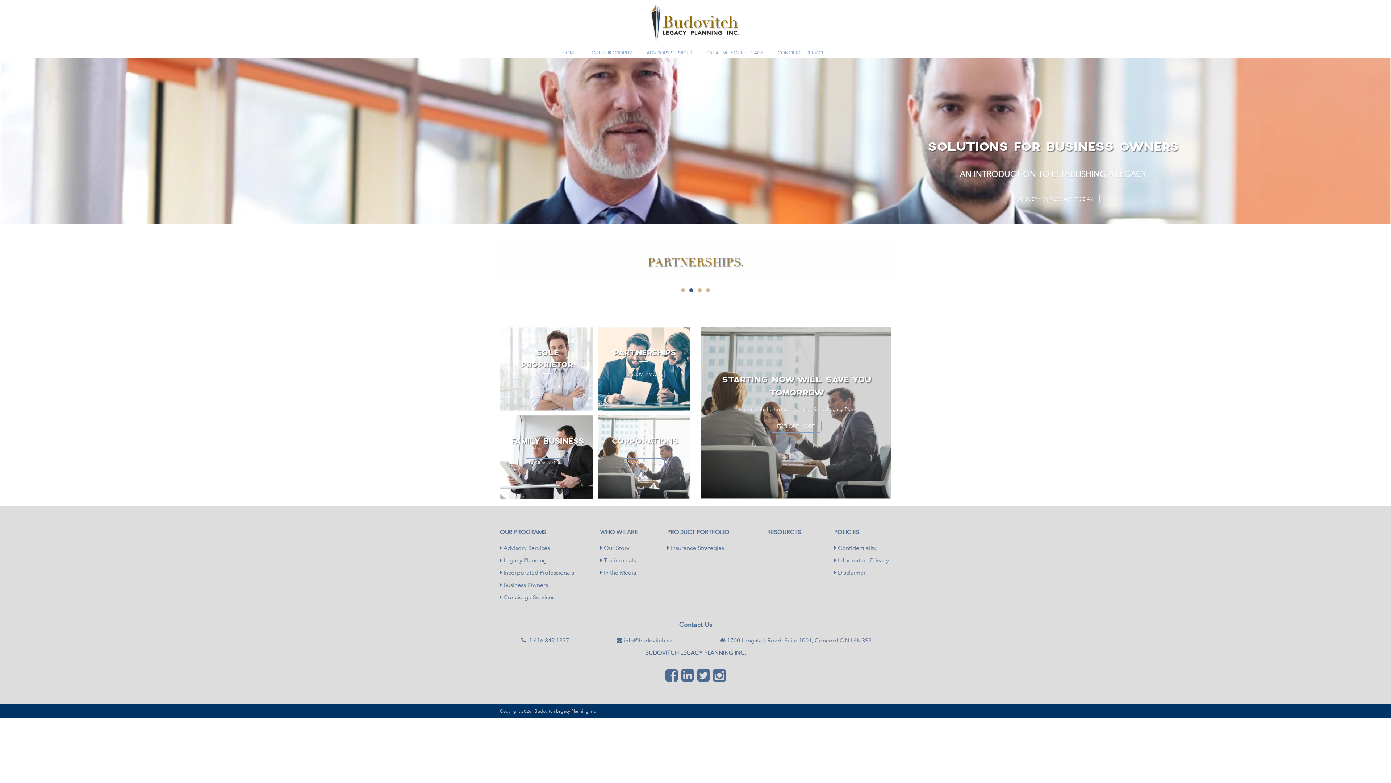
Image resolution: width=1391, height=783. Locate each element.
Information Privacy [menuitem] (862, 560)
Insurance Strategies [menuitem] (696, 547)
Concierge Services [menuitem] (528, 597)
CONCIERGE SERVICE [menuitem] (801, 52)
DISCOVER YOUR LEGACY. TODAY (1052, 199)
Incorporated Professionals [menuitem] (538, 572)
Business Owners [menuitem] (525, 584)
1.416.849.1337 (699, 39)
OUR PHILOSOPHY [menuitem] (612, 52)
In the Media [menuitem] (619, 572)
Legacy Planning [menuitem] (524, 560)
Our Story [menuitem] (616, 547)
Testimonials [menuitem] (619, 560)
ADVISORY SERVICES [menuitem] (669, 52)
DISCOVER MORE (546, 386)
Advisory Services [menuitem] (526, 547)
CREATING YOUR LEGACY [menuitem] (734, 52)
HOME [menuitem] (570, 52)
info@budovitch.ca (648, 640)
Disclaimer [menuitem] (851, 572)
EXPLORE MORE (796, 426)
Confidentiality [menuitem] (856, 547)
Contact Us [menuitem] (695, 625)
